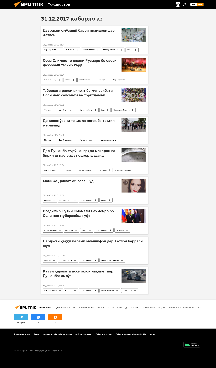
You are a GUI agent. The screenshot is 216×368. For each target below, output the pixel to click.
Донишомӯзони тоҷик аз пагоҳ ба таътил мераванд (79, 123)
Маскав (68, 80)
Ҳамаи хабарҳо (89, 50)
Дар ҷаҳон (69, 230)
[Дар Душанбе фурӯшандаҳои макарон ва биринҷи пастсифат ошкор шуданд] (134, 155)
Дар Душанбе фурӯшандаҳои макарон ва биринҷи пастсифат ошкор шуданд (79, 153)
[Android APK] (192, 345)
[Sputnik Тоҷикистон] (30, 8)
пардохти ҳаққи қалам (110, 260)
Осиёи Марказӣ (50, 230)
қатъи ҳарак (127, 290)
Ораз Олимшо (84, 80)
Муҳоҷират (149, 307)
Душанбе (103, 170)
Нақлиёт (68, 290)
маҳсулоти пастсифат (123, 170)
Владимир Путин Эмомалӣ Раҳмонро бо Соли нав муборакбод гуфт (78, 213)
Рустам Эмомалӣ (107, 290)
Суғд (102, 110)
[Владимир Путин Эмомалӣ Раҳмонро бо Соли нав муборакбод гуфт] (134, 216)
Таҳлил (162, 307)
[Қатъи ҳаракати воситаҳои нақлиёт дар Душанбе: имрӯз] (134, 276)
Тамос (36, 334)
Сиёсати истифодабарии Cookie (131, 334)
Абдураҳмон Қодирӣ (121, 110)
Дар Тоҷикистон (50, 50)
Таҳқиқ (68, 170)
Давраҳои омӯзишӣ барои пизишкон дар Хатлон (79, 32)
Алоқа (152, 334)
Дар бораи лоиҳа (22, 334)
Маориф (47, 140)
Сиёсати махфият (104, 334)
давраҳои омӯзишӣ (110, 50)
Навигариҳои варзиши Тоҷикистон (189, 307)
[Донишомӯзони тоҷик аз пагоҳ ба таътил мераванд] (134, 125)
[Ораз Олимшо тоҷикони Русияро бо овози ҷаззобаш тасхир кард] (134, 65)
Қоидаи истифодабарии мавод (57, 334)
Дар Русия (120, 230)
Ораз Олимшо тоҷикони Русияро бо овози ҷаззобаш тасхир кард (80, 62)
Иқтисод (122, 307)
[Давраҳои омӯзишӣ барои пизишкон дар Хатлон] (134, 35)
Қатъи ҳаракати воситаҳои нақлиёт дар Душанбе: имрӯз (78, 273)
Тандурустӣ (69, 50)
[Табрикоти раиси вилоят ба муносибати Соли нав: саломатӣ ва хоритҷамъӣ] (134, 95)
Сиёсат (84, 230)
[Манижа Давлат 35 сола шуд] (134, 186)
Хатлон (130, 50)
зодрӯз (104, 200)
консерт (101, 80)
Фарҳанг (47, 110)
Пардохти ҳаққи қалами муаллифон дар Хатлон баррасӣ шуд (93, 243)
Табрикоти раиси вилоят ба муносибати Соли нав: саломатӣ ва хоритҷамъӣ (78, 92)
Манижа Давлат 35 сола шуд (68, 181)
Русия (100, 307)
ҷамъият (135, 307)
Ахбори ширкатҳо (83, 334)
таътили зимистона (108, 140)
